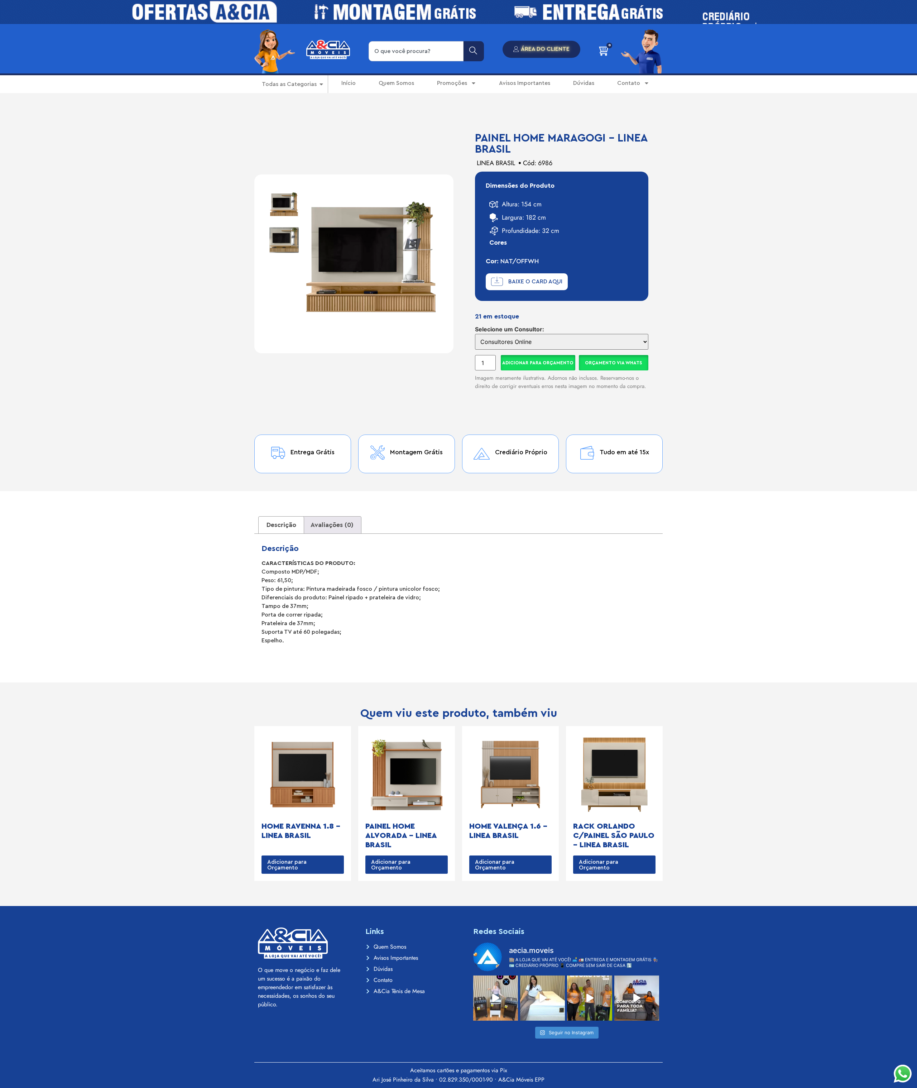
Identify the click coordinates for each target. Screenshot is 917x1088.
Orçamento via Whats (613, 362)
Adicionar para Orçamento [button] (287, 865)
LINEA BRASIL (496, 163)
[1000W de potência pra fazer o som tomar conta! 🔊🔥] (589, 998)
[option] (284, 204)
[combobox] (416, 51)
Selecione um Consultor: (509, 329)
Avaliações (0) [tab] (332, 525)
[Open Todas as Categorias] (321, 84)
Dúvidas (583, 83)
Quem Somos (396, 83)
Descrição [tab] (281, 525)
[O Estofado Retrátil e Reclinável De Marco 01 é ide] (636, 998)
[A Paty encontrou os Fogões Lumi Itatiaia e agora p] (495, 998)
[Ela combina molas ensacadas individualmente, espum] (542, 998)
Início (348, 83)
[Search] (474, 51)
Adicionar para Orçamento (537, 362)
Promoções (452, 83)
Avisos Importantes (524, 83)
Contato (628, 83)
